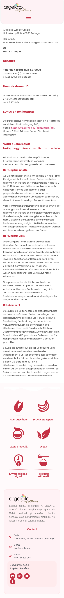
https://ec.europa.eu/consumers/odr (32, 127)
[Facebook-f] (12, 581)
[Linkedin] (12, 576)
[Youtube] (27, 576)
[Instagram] (20, 576)
